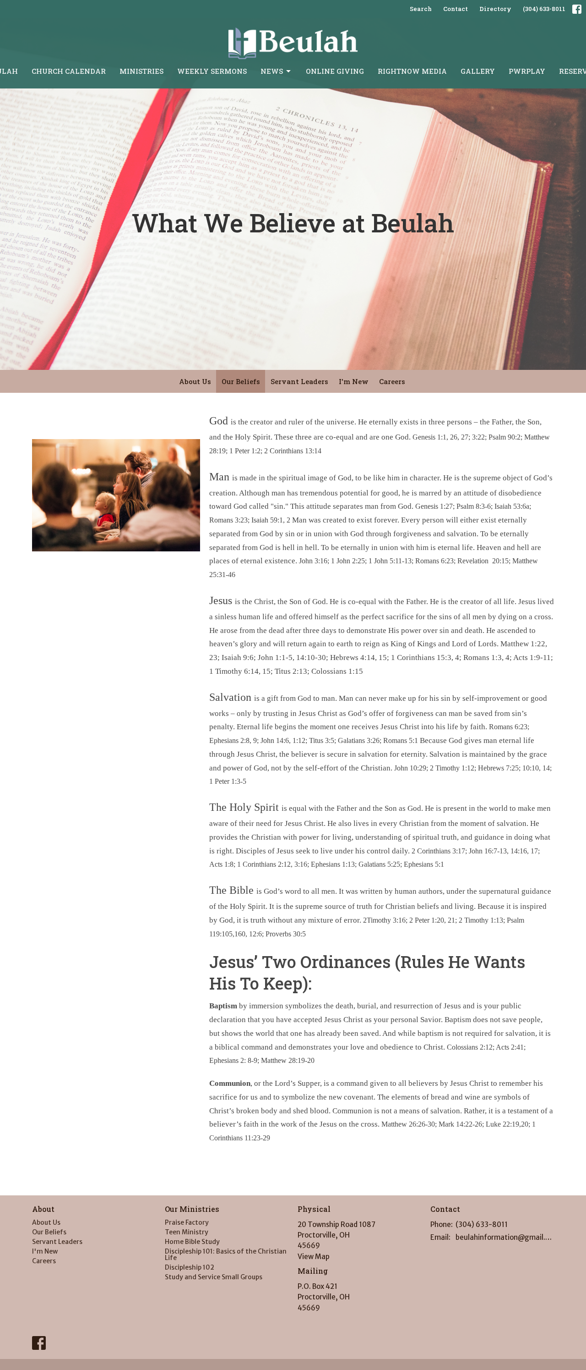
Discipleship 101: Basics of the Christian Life (226, 1254)
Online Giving (335, 71)
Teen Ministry (186, 1232)
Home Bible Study (192, 1242)
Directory (495, 9)
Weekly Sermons (212, 71)
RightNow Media (412, 71)
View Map (314, 1256)
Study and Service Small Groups (213, 1277)
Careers (392, 381)
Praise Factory (187, 1222)
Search (421, 9)
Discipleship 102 (189, 1267)
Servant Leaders (299, 381)
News (271, 71)
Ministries (141, 71)
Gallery (478, 71)
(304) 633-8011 (544, 9)
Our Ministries (192, 1209)
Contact (455, 9)
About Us (195, 381)
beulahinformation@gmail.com (505, 1237)
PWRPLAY (527, 71)
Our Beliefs (241, 381)
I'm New (354, 381)
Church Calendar (69, 71)
